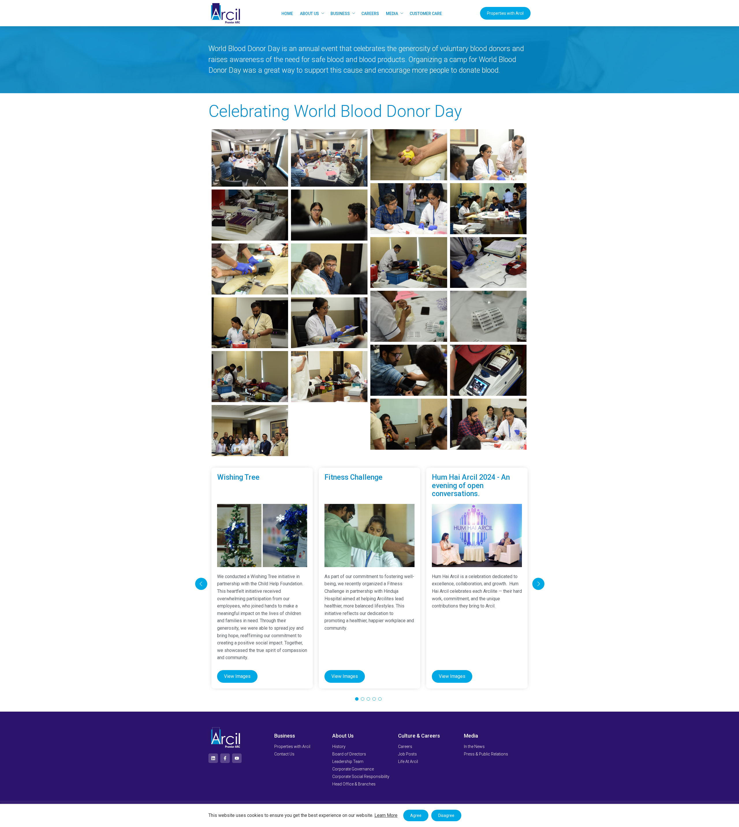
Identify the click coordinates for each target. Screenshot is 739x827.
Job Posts (407, 754)
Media (392, 13)
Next (538, 584)
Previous (201, 584)
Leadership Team (347, 761)
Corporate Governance (353, 769)
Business (340, 13)
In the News (474, 746)
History (339, 746)
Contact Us (284, 754)
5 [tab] (380, 699)
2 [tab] (362, 699)
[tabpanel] (262, 578)
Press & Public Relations (486, 754)
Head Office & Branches (354, 784)
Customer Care (426, 13)
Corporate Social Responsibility (360, 776)
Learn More (386, 815)
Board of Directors (349, 754)
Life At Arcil (408, 761)
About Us (309, 13)
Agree (415, 815)
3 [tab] (368, 699)
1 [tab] (357, 699)
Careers (370, 13)
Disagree (446, 815)
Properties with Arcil (505, 13)
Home (287, 13)
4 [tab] (374, 699)
